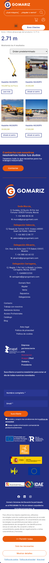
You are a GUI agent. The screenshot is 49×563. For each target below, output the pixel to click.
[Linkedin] (24, 496)
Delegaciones (24, 297)
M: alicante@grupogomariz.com (24, 258)
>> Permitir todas (24, 539)
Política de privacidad (27, 559)
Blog (6, 321)
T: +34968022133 (24, 273)
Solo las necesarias (24, 546)
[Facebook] (18, 496)
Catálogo (8, 317)
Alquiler (24, 287)
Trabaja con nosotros (13, 307)
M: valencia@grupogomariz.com (24, 238)
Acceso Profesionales (13, 314)
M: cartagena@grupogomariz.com (24, 277)
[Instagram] (30, 496)
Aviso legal (41, 559)
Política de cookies (11, 559)
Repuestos (24, 293)
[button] (16, 25)
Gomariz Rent (24, 283)
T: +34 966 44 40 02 (24, 255)
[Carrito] (36, 19)
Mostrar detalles (24, 553)
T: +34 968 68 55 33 (24, 216)
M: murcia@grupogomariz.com (24, 219)
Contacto (8, 303)
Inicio (3, 32)
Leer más (6, 92)
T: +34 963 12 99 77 (24, 235)
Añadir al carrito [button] (33, 92)
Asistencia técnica (12, 310)
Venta (24, 290)
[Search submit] (41, 13)
